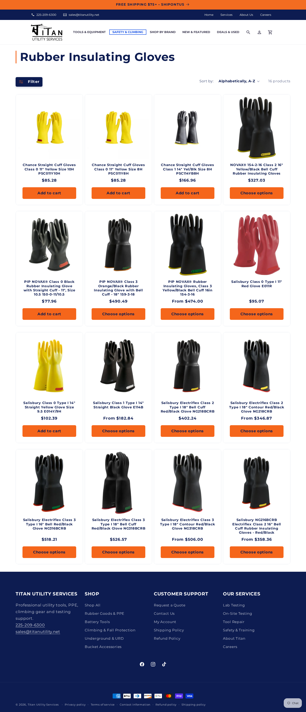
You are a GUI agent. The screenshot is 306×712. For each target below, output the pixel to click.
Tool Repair (234, 622)
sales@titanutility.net (84, 15)
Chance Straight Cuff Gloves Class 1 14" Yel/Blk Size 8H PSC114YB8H (187, 169)
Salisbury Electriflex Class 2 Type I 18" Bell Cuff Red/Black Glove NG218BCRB (188, 407)
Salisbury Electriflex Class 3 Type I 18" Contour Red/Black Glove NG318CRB (187, 524)
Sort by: (206, 81)
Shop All (93, 605)
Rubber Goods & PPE (104, 614)
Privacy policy (75, 704)
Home (208, 15)
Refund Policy (167, 638)
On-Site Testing (237, 614)
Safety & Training (239, 630)
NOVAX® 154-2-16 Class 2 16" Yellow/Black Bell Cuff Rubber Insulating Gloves (256, 169)
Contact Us (164, 614)
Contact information (135, 704)
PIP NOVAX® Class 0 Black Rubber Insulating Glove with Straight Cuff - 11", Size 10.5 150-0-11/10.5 (49, 288)
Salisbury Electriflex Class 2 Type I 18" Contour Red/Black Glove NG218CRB (256, 407)
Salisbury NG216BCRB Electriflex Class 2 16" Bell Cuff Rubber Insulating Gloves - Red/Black (256, 526)
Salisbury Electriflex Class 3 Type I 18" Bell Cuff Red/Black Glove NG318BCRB (119, 524)
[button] (89, 32)
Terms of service (103, 704)
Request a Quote (169, 605)
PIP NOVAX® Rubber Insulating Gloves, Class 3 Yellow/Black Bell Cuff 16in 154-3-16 (187, 288)
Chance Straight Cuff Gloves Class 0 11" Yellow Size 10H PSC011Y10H (49, 169)
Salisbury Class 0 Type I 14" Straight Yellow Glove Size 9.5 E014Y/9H (49, 407)
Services (226, 15)
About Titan (234, 638)
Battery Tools (97, 622)
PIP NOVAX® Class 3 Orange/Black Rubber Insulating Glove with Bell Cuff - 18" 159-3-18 (118, 288)
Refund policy (166, 704)
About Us (246, 15)
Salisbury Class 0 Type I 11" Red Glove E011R (256, 284)
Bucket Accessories (103, 647)
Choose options (256, 193)
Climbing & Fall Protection (110, 630)
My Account (165, 622)
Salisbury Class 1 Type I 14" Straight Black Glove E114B (118, 405)
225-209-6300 (46, 15)
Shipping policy (194, 704)
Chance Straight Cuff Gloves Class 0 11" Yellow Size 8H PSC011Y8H (118, 169)
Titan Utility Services (43, 704)
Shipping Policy (169, 630)
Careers (265, 15)
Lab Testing (234, 605)
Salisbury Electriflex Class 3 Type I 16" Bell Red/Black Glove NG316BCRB (49, 524)
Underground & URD (104, 638)
